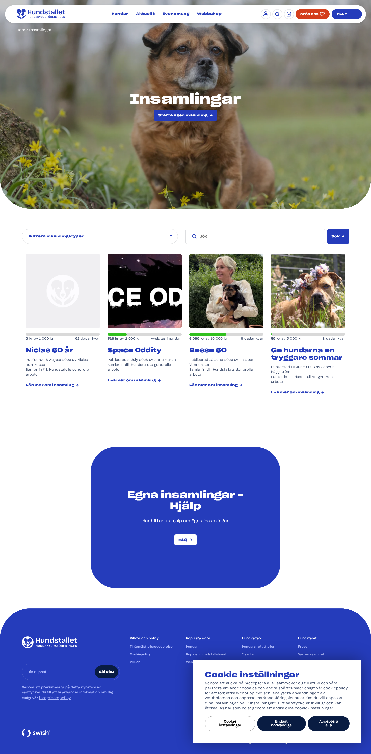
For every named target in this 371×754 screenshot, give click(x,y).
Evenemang (176, 14)
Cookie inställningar (230, 723)
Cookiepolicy (140, 654)
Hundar (120, 14)
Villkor (135, 662)
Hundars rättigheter (258, 646)
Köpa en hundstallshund (206, 654)
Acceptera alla (328, 723)
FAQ (182, 540)
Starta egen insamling (182, 115)
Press (302, 646)
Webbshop (209, 14)
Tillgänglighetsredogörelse (151, 646)
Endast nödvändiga (281, 723)
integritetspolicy (55, 698)
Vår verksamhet (311, 654)
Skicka (106, 672)
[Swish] (36, 736)
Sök (335, 236)
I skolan (248, 654)
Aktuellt (145, 14)
